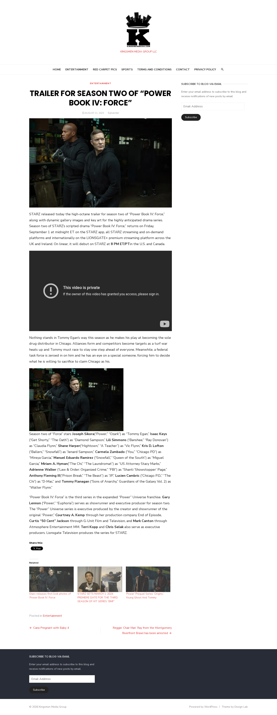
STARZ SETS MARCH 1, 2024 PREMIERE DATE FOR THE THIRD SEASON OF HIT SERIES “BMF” (97, 597)
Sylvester (113, 113)
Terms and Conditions (154, 69)
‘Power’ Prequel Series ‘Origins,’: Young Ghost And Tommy (145, 595)
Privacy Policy (205, 69)
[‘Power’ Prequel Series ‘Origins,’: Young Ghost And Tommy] (148, 579)
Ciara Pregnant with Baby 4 (51, 628)
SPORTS (127, 69)
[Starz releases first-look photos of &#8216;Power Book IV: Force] (51, 579)
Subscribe (191, 117)
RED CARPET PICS (105, 69)
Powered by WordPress (203, 707)
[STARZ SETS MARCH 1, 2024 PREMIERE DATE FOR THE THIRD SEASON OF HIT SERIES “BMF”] (99, 579)
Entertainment (100, 83)
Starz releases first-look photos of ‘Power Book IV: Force (50, 595)
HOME (57, 69)
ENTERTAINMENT (76, 69)
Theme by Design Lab (235, 707)
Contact (183, 69)
